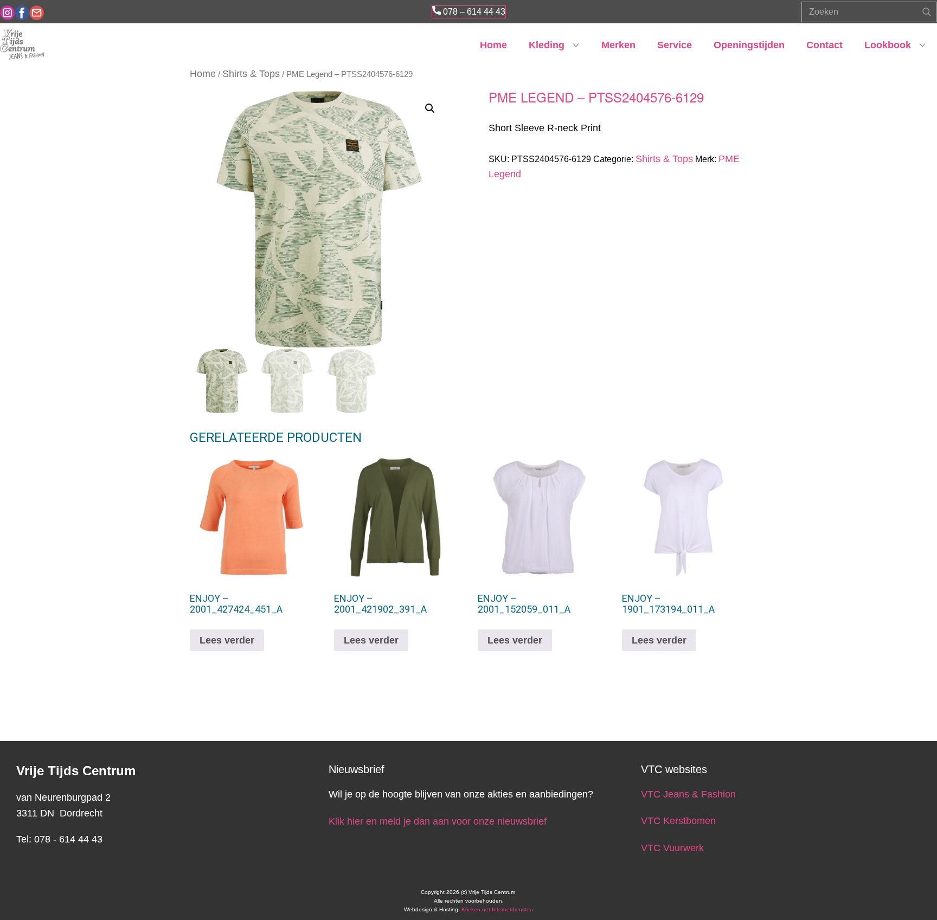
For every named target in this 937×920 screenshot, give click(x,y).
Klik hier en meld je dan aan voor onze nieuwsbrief (438, 821)
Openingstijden (749, 45)
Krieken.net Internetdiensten (497, 909)
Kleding (546, 45)
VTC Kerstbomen (679, 820)
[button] (430, 108)
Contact (824, 45)
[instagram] (7, 12)
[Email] (36, 12)
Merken (618, 45)
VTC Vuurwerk (672, 847)
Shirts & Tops (251, 73)
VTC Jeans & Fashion (688, 794)
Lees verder (227, 640)
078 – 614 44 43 (473, 11)
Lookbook (887, 45)
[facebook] (22, 12)
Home (493, 45)
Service (674, 45)
